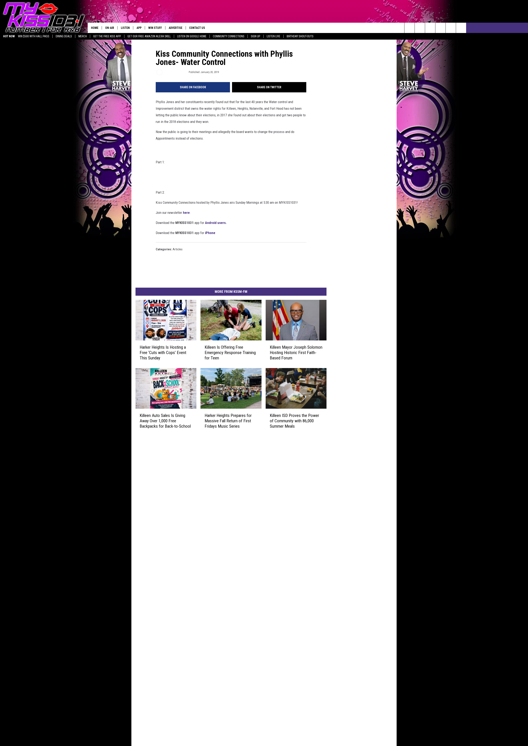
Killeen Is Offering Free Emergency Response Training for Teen (230, 352)
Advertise (175, 27)
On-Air (109, 27)
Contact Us (197, 27)
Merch (82, 36)
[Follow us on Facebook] (430, 28)
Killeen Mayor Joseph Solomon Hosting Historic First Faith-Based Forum (296, 352)
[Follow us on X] (461, 28)
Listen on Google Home (191, 36)
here (186, 213)
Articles (178, 249)
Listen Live (273, 36)
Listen (125, 27)
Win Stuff (155, 27)
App (139, 27)
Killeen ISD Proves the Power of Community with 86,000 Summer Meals (294, 421)
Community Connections (228, 36)
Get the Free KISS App (107, 36)
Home (94, 27)
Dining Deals (64, 36)
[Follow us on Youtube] (451, 28)
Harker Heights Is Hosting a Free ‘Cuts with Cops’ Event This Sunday (163, 352)
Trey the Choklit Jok (175, 72)
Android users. (216, 223)
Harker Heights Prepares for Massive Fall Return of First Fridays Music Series (228, 421)
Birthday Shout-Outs (300, 36)
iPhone (209, 233)
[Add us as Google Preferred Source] (420, 28)
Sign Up (255, 36)
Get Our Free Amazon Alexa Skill (149, 36)
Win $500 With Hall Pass (33, 36)
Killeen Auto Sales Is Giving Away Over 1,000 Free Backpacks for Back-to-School (165, 421)
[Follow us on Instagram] (440, 28)
